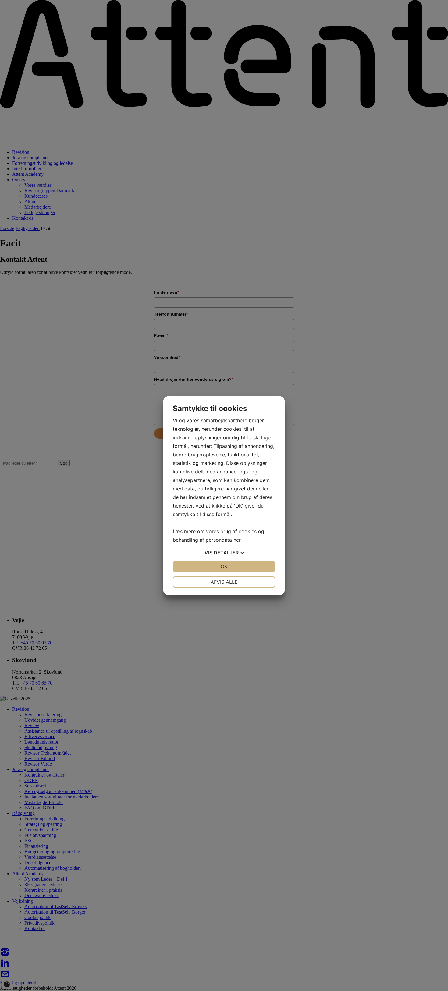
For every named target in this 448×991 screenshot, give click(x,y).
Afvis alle (224, 582)
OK (224, 566)
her (236, 540)
